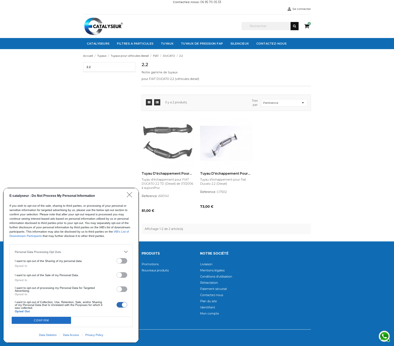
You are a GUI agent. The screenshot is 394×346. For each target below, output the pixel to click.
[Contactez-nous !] (383, 335)
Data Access (71, 335)
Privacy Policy (94, 335)
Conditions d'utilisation (216, 276)
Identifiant (207, 307)
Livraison (206, 264)
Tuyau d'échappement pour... (167, 173)
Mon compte (209, 313)
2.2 (88, 67)
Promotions (150, 264)
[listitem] (71, 252)
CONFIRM (41, 320)
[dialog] (71, 265)
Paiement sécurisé (213, 289)
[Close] (131, 196)
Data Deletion (48, 335)
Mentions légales (212, 270)
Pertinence (284, 102)
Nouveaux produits (155, 270)
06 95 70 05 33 (210, 2)
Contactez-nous (211, 295)
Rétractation (209, 283)
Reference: (149, 196)
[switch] (122, 261)
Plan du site (208, 301)
